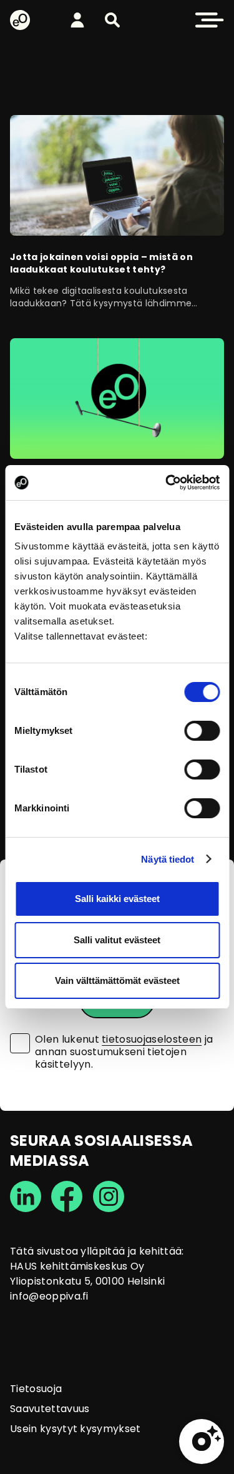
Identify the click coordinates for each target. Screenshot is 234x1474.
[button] (112, 20)
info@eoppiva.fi (49, 1296)
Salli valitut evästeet (117, 940)
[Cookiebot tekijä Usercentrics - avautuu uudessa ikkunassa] (167, 482)
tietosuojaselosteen (152, 1039)
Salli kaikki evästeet (117, 898)
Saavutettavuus (49, 1408)
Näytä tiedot (167, 859)
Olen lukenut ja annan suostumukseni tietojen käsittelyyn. (124, 1052)
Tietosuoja (36, 1388)
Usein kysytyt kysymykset (75, 1428)
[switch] (202, 731)
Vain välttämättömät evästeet (117, 980)
